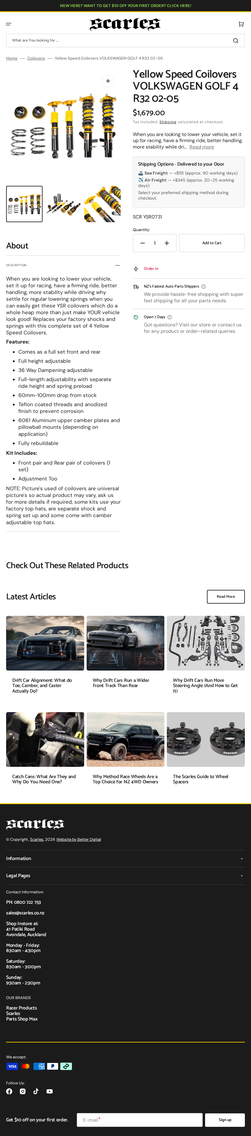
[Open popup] (203, 287)
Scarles (36, 839)
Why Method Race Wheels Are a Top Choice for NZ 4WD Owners (125, 779)
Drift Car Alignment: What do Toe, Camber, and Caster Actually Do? (42, 685)
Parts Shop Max (22, 1019)
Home (11, 58)
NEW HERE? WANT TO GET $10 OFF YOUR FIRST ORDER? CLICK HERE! (125, 5)
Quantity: (141, 229)
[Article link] (45, 659)
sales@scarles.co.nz (25, 913)
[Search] (237, 40)
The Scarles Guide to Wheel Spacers (200, 779)
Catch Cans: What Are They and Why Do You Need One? (44, 779)
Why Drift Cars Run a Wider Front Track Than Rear (121, 683)
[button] (8, 24)
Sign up (225, 1120)
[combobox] (125, 40)
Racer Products (21, 1008)
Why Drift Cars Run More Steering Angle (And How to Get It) (205, 685)
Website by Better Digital (78, 839)
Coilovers (36, 58)
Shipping (168, 121)
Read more (201, 147)
